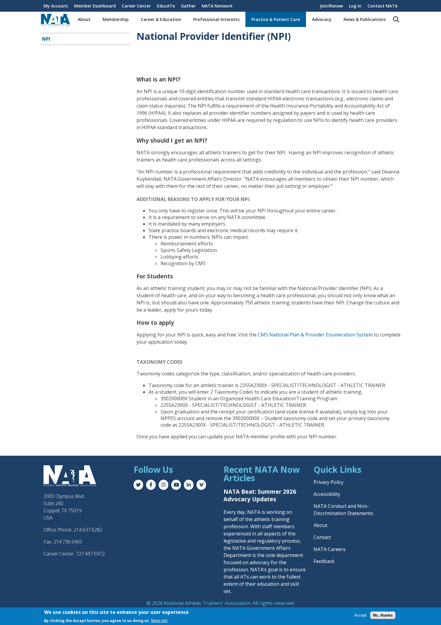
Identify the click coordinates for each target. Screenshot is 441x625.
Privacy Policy (329, 482)
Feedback (324, 561)
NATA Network (217, 6)
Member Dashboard (95, 6)
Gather (188, 6)
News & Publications (365, 19)
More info (159, 620)
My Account (56, 6)
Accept (360, 615)
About (84, 19)
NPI (46, 39)
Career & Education (161, 19)
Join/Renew (331, 6)
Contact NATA (383, 6)
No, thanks (383, 615)
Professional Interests (216, 19)
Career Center (136, 6)
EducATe (166, 6)
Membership (116, 19)
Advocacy (322, 19)
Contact (322, 537)
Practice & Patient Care (275, 19)
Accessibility (327, 494)
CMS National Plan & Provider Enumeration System (315, 334)
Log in (355, 6)
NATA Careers (330, 549)
